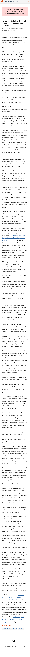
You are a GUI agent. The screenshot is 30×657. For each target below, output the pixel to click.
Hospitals (21, 628)
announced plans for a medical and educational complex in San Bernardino (13, 597)
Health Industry (7, 628)
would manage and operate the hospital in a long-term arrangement (13, 619)
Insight (15, 628)
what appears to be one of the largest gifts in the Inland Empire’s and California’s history (14, 237)
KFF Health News (16, 13)
